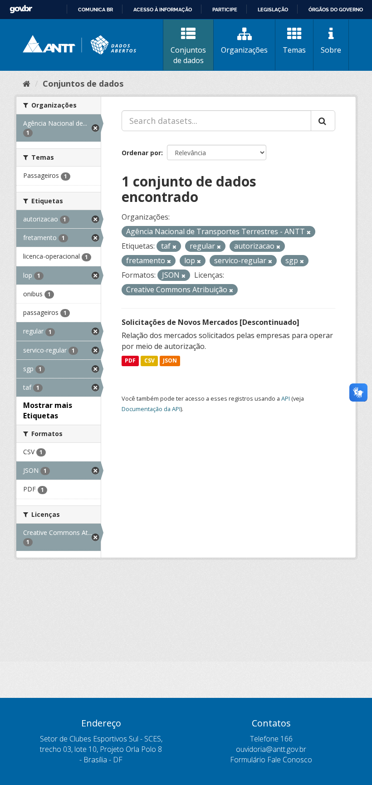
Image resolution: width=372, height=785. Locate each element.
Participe (224, 9)
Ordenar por (141, 152)
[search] (323, 120)
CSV (149, 361)
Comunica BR (95, 9)
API (285, 398)
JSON (170, 361)
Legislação (273, 9)
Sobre (331, 50)
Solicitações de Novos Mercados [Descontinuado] (210, 322)
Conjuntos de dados (188, 55)
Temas (294, 50)
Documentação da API (151, 409)
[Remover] (309, 232)
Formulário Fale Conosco (271, 760)
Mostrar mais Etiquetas (47, 410)
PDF (130, 361)
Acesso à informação (162, 9)
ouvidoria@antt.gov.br (271, 749)
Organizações (244, 50)
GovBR (21, 9)
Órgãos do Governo (335, 9)
